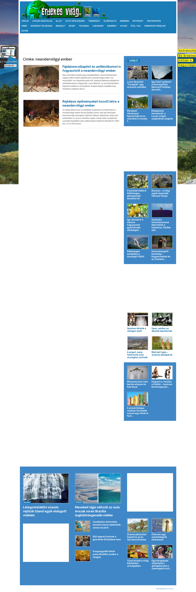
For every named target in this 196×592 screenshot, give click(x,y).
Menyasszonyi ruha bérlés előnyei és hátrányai (137, 384)
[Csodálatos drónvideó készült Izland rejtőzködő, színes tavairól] (82, 526)
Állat (59, 21)
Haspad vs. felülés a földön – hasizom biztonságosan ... (161, 384)
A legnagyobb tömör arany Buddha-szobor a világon (105, 554)
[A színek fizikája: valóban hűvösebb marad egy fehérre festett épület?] (138, 399)
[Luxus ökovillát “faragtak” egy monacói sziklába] (138, 73)
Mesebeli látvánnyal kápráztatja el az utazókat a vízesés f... (137, 116)
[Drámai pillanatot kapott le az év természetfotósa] (138, 525)
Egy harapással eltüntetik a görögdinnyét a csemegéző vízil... (161, 564)
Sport (72, 26)
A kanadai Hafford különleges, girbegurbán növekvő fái (136, 194)
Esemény (112, 26)
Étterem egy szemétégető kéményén (159, 537)
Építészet (138, 21)
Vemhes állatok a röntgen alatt (136, 329)
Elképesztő (110, 21)
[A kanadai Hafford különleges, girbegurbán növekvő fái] (138, 181)
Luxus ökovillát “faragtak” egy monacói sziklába (136, 84)
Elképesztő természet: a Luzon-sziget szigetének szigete (162, 115)
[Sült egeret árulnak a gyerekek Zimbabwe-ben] (82, 541)
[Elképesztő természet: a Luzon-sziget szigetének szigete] (162, 102)
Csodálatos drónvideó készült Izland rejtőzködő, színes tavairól (107, 525)
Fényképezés (154, 21)
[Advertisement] (98, 43)
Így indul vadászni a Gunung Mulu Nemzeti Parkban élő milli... (161, 86)
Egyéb (24, 31)
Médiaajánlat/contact (164, 588)
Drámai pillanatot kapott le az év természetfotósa (136, 537)
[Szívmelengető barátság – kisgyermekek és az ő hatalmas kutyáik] (162, 242)
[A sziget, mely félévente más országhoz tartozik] (138, 343)
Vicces (123, 26)
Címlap (25, 21)
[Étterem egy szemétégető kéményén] (162, 525)
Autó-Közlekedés (75, 21)
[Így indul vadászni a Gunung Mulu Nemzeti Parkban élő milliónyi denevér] (162, 73)
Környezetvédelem (155, 26)
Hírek (24, 26)
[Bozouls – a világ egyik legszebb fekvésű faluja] (162, 181)
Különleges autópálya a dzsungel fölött (135, 254)
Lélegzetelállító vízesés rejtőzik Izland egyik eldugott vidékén (44, 511)
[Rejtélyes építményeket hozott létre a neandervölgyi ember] (41, 113)
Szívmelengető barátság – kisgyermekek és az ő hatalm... (160, 255)
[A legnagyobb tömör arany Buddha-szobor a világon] (82, 556)
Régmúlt (60, 26)
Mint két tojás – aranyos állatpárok (162, 353)
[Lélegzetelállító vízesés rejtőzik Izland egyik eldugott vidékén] (46, 488)
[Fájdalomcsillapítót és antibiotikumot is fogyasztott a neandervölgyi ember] (41, 78)
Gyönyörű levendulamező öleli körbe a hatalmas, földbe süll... (161, 224)
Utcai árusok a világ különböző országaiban (138, 563)
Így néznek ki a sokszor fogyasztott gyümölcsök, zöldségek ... (135, 224)
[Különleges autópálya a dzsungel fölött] (138, 242)
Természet (94, 21)
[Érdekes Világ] (98, 9)
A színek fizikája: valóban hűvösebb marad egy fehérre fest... (137, 412)
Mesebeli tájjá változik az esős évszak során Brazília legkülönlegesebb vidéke (97, 511)
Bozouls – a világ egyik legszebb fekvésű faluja (160, 193)
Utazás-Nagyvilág (42, 21)
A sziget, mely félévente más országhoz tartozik (137, 355)
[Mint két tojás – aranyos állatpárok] (162, 343)
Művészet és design (41, 26)
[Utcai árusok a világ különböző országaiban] (138, 552)
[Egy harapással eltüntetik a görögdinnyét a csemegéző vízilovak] (162, 552)
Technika (84, 26)
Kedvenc (27, 502)
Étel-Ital (136, 26)
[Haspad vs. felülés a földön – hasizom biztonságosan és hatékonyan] (162, 372)
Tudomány (98, 26)
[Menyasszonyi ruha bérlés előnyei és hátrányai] (138, 372)
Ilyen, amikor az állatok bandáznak (162, 329)
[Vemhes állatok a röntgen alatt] (138, 319)
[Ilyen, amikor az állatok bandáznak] (162, 319)
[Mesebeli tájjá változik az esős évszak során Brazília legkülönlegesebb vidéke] (98, 488)
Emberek (124, 21)
